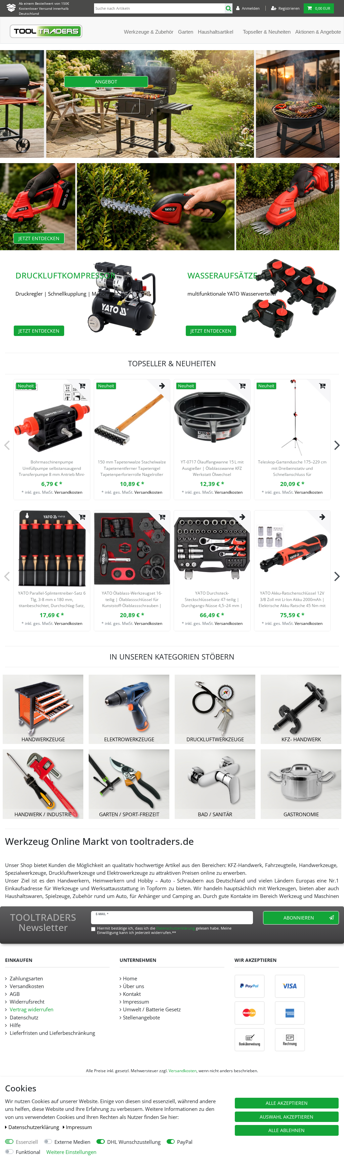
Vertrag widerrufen (30, 1009)
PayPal (184, 1142)
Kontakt (132, 994)
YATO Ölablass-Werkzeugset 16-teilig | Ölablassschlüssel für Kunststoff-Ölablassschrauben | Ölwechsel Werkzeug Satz (132, 600)
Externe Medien (72, 1142)
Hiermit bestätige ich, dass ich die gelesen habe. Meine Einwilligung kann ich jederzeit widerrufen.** (164, 930)
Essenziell (27, 1142)
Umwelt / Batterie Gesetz (152, 1009)
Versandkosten (68, 492)
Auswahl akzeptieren (286, 1117)
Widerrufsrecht (26, 1001)
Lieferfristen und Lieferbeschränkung (51, 1033)
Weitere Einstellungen (71, 1152)
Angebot (106, 81)
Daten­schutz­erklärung (34, 1127)
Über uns (133, 986)
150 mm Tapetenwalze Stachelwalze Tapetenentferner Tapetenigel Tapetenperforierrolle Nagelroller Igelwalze (132, 469)
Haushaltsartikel (215, 32)
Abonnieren (299, 917)
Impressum (79, 1127)
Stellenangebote (141, 1017)
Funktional (28, 1152)
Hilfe (14, 1025)
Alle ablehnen (286, 1130)
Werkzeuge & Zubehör (148, 32)
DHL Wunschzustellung (134, 1142)
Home (130, 978)
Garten (185, 32)
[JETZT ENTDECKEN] (172, 187)
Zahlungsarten (25, 978)
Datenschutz (23, 1017)
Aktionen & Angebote (318, 32)
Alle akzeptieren (287, 1103)
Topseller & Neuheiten (267, 32)
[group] (52, 417)
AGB (14, 994)
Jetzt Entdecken (38, 238)
